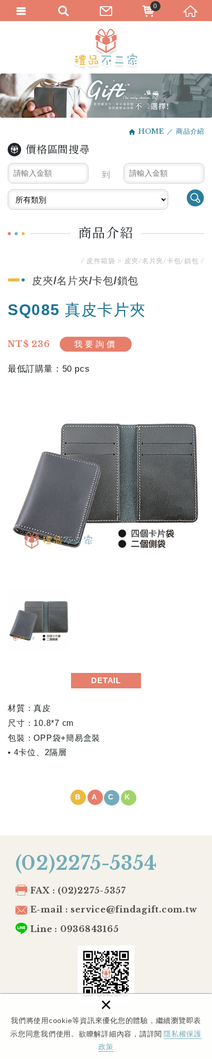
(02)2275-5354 (86, 863)
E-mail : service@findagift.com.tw (113, 909)
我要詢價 (95, 344)
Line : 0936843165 (74, 929)
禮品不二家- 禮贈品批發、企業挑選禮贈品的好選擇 (106, 49)
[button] (106, 798)
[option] (106, 487)
